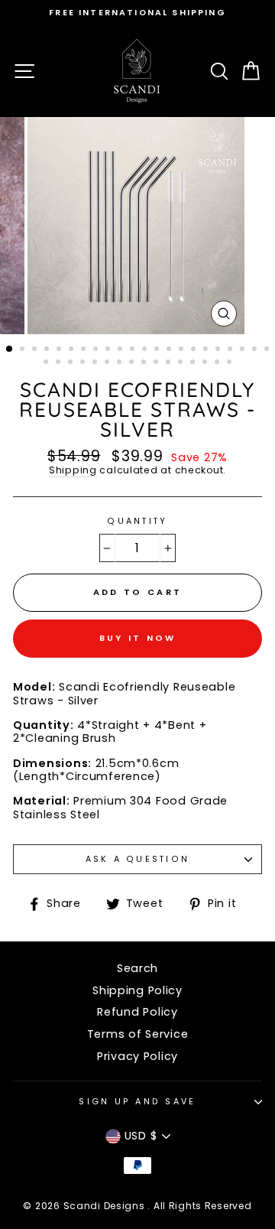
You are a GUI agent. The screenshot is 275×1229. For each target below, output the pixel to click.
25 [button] (72, 363)
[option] (137, 13)
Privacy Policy (137, 1056)
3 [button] (36, 350)
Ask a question (138, 859)
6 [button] (72, 350)
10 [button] (121, 350)
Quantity (137, 521)
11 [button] (134, 350)
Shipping (73, 470)
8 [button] (97, 350)
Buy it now (137, 638)
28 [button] (108, 363)
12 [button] (146, 350)
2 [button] (24, 350)
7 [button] (85, 350)
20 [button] (243, 350)
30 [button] (133, 363)
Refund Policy (137, 1011)
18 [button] (219, 350)
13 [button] (158, 350)
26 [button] (84, 363)
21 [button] (256, 350)
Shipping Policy (137, 990)
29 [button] (121, 363)
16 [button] (195, 350)
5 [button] (60, 350)
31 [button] (145, 363)
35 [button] (194, 363)
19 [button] (231, 350)
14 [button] (170, 350)
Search (137, 968)
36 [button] (206, 363)
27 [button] (96, 363)
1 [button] (10, 349)
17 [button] (207, 350)
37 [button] (218, 363)
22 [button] (268, 350)
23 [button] (47, 363)
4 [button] (48, 350)
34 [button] (182, 363)
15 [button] (182, 350)
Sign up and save (137, 1101)
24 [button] (59, 363)
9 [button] (109, 350)
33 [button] (169, 363)
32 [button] (157, 363)
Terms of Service (138, 1034)
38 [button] (231, 363)
